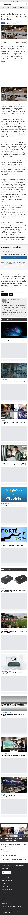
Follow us (17, 42)
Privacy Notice (18, 262)
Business (3, 10)
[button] (1, 4)
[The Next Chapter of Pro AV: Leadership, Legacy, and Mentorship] (14, 834)
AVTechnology (19, 22)
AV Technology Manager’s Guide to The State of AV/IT (14, 850)
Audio (8, 7)
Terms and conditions (6, 877)
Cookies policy (5, 886)
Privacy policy (4, 883)
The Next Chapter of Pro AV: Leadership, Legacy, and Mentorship (14, 839)
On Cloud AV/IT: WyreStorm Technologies (14, 859)
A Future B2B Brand (6, 903)
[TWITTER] (8, 302)
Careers (3, 900)
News (3, 22)
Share (4, 42)
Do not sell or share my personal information (11, 906)
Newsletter (24, 42)
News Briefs (5, 294)
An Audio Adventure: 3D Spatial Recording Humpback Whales (14, 845)
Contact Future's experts (7, 880)
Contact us (4, 898)
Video (14, 7)
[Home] (14, 1)
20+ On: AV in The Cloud (9, 855)
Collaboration (23, 7)
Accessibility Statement (7, 889)
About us (3, 895)
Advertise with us (5, 892)
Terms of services (16, 261)
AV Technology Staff (11, 22)
